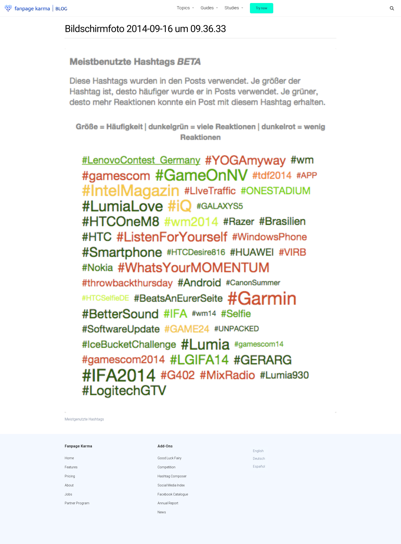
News (162, 512)
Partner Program (77, 503)
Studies (232, 7)
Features (71, 467)
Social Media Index (171, 485)
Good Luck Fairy (169, 458)
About (69, 485)
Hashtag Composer (172, 476)
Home (69, 458)
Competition (166, 467)
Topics (183, 7)
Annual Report (168, 503)
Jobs (68, 494)
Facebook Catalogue (173, 494)
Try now (261, 8)
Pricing (70, 476)
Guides (207, 7)
